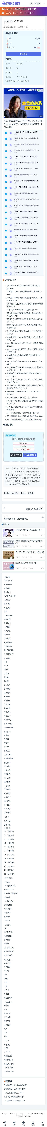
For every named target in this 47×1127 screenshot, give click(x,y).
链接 (31, 493)
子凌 (5, 1036)
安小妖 (6, 994)
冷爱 (5, 986)
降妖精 (6, 669)
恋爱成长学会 (9, 727)
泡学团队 (7, 925)
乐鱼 (5, 1033)
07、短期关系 (9, 855)
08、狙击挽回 (9, 858)
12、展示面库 (9, 874)
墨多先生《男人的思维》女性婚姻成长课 (29, 552)
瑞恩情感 (7, 623)
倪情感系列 (8, 646)
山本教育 (7, 913)
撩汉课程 (7, 604)
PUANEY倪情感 (9, 596)
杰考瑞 (6, 1005)
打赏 (7, 493)
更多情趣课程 (9, 758)
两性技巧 (7, 732)
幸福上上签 (8, 724)
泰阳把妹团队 (9, 951)
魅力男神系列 (9, 650)
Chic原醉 (7, 685)
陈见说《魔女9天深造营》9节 (25, 563)
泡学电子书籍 (9, 1071)
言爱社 (6, 743)
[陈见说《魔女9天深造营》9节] (8, 566)
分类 (14, 1125)
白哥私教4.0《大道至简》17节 (15, 1089)
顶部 (42, 1125)
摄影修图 (7, 782)
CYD (5, 928)
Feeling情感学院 (9, 886)
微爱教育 (7, 916)
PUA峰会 (7, 897)
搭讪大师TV (8, 998)
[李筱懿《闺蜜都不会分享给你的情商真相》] (8, 544)
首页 (13, 27)
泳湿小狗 (7, 963)
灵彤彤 (6, 666)
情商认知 (7, 778)
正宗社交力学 (9, 947)
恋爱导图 (7, 920)
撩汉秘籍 (7, 693)
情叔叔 (6, 1040)
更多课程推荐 (9, 1064)
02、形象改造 (9, 835)
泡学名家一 (8, 960)
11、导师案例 (9, 870)
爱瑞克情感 (8, 955)
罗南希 (6, 735)
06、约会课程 (9, 851)
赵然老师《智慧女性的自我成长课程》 (28, 530)
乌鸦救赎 (7, 600)
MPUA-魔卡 (8, 878)
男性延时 (7, 766)
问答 (23, 1125)
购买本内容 (17, 455)
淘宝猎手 (7, 1017)
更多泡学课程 (9, 1067)
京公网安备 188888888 (23, 1116)
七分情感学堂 (9, 901)
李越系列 (7, 716)
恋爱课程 (7, 789)
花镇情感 (7, 700)
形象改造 (7, 774)
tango (6, 978)
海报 (23, 493)
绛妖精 (6, 971)
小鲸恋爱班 (8, 909)
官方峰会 (7, 882)
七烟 (5, 982)
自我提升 (7, 763)
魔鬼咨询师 (8, 584)
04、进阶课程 (9, 843)
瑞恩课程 (7, 619)
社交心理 (7, 770)
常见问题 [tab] (19, 21)
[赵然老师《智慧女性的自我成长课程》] (8, 533)
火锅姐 (6, 673)
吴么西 (6, 739)
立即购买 (23, 54)
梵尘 (5, 1009)
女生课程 (8, 13)
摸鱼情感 (7, 940)
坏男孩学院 (8, 905)
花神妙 (6, 681)
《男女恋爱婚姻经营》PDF (13, 1093)
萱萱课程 (7, 708)
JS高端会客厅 (9, 889)
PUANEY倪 (8, 932)
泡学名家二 (8, 1002)
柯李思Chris (8, 615)
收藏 (16, 493)
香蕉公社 (7, 751)
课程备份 (7, 825)
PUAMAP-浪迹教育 (11, 893)
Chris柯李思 (8, 580)
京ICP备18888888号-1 (37, 1113)
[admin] (3, 13)
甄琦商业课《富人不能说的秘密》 (16, 1085)
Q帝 (5, 975)
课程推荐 (7, 828)
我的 (32, 1125)
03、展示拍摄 (9, 839)
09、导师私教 (9, 862)
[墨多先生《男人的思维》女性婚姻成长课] (8, 555)
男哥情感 (7, 967)
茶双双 (6, 677)
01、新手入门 (9, 831)
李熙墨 (6, 747)
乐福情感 (7, 588)
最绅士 (6, 944)
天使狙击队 (8, 936)
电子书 (6, 817)
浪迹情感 (7, 627)
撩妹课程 (7, 577)
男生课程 (7, 608)
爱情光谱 (7, 1021)
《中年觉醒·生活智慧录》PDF (14, 1101)
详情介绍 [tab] (9, 21)
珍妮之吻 (7, 704)
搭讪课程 (7, 805)
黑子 (5, 1029)
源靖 (5, 662)
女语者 (6, 990)
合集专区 (7, 786)
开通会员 (7, 821)
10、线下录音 (9, 866)
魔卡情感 (7, 592)
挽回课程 (7, 801)
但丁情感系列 (9, 654)
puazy (16, 1113)
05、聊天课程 (9, 847)
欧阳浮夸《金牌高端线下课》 (14, 1097)
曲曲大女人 (8, 720)
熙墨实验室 (8, 755)
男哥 (5, 611)
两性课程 (7, 793)
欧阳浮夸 (7, 1013)
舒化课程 (7, 712)
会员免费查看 (31, 455)
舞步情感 (7, 635)
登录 (38, 3)
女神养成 (7, 697)
